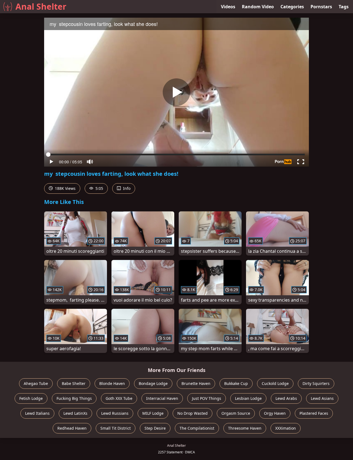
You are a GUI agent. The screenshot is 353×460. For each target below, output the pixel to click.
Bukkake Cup (236, 383)
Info (126, 188)
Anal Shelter (40, 6)
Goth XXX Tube (119, 398)
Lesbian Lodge (248, 398)
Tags (344, 7)
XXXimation (285, 428)
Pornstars (321, 7)
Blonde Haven (112, 383)
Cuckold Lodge (275, 383)
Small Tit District (115, 428)
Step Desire (155, 428)
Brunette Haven (195, 383)
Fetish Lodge (31, 398)
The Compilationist (197, 428)
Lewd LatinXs (75, 413)
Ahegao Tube (36, 383)
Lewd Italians (37, 413)
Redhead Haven (72, 428)
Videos (228, 7)
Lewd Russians (115, 413)
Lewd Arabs (286, 398)
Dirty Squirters (316, 383)
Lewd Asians (322, 398)
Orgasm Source (235, 413)
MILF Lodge (153, 413)
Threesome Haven (244, 428)
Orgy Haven (275, 413)
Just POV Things (206, 398)
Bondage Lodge (153, 383)
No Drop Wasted (192, 413)
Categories (292, 7)
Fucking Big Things (74, 398)
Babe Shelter (73, 383)
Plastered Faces (313, 413)
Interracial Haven (162, 398)
